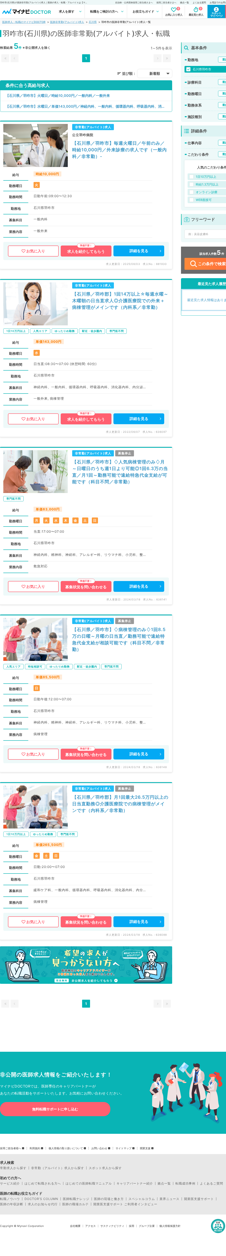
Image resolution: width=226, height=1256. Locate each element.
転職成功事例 (185, 1183)
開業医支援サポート (199, 1198)
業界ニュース (169, 1198)
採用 (131, 1226)
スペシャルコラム (141, 1198)
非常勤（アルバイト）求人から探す (57, 1168)
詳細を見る (139, 251)
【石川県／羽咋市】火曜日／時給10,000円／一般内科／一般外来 (58, 95)
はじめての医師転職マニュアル (89, 1183)
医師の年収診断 (11, 1204)
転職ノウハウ (10, 1198)
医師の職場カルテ (75, 1204)
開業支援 (145, 1148)
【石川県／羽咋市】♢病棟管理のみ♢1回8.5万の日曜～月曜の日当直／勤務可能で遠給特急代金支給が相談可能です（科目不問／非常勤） (119, 639)
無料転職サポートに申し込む (55, 1109)
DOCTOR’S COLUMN (41, 1198)
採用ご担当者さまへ (166, 2)
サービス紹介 (10, 1183)
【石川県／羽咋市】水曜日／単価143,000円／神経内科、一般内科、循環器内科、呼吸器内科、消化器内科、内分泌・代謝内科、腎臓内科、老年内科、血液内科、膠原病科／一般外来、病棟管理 (89, 106)
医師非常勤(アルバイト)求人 (67, 22)
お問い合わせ (99, 1148)
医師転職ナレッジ (76, 1198)
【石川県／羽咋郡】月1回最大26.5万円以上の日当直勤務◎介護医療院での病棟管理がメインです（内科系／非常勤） (120, 804)
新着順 (154, 73)
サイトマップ (124, 1148)
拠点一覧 (184, 2)
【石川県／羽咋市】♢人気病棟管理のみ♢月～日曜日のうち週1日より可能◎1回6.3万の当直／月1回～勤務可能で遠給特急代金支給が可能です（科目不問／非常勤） (120, 471)
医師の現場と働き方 (109, 1198)
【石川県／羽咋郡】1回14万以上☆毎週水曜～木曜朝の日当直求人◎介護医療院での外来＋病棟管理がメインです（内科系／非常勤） (120, 300)
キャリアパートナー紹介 (135, 1183)
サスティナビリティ (112, 1226)
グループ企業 (147, 1226)
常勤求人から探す (13, 1168)
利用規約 (35, 1148)
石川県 (93, 22)
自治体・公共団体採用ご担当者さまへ (134, 2)
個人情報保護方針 (170, 1226)
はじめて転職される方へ (42, 1183)
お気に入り (35, 251)
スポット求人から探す (105, 1168)
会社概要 (75, 1226)
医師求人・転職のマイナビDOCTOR (23, 22)
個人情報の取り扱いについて (66, 1148)
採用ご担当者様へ (10, 1148)
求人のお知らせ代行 (43, 1204)
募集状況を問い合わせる (86, 587)
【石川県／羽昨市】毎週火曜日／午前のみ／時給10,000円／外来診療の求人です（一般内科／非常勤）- (119, 150)
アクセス (90, 1226)
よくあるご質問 (211, 1183)
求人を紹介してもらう (86, 251)
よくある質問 (199, 2)
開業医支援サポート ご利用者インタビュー (125, 1204)
